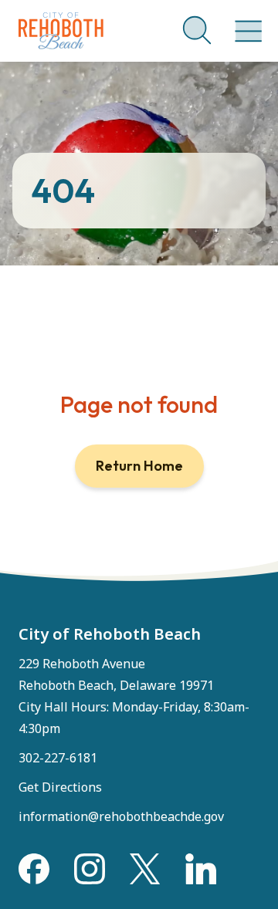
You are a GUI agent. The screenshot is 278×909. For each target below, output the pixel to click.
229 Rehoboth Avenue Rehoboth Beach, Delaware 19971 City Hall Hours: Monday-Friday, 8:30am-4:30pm (134, 696)
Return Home (139, 466)
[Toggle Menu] (245, 23)
